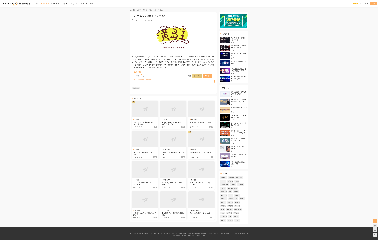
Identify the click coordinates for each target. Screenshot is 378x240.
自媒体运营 (136, 88)
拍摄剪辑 (223, 202)
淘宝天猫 (230, 181)
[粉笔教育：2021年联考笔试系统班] (225, 156)
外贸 (230, 191)
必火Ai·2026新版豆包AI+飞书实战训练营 (144, 184)
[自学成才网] (16, 3)
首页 (36, 4)
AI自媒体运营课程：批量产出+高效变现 (144, 214)
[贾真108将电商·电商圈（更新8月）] (225, 40)
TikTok (237, 181)
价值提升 (193, 180)
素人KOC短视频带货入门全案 (200, 213)
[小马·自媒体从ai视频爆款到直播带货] (173, 199)
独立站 (222, 209)
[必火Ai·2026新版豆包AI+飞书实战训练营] (145, 169)
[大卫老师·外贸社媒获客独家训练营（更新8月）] (225, 79)
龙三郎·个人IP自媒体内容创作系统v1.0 (173, 184)
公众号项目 (224, 216)
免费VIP (92, 4)
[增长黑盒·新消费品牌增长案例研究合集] (225, 125)
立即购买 (207, 76)
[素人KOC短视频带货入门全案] (201, 199)
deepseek (229, 209)
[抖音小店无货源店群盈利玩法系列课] (225, 164)
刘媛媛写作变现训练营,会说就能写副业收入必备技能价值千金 (238, 101)
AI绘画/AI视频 (224, 184)
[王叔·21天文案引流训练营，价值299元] (225, 141)
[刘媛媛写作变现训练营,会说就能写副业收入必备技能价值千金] (225, 102)
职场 (230, 216)
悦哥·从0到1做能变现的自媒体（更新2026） (200, 184)
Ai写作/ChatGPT (232, 188)
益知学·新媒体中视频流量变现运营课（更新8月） (173, 123)
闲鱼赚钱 (223, 206)
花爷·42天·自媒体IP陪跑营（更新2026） (173, 153)
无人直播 (230, 220)
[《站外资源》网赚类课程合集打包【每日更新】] (145, 109)
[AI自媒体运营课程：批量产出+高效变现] (145, 199)
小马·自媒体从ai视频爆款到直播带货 (173, 214)
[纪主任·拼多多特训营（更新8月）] (225, 63)
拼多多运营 (224, 191)
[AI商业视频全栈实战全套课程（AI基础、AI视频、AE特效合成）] (225, 71)
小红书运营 (239, 177)
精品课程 (84, 4)
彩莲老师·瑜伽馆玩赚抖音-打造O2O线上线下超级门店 (238, 132)
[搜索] (361, 3)
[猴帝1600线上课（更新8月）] (225, 55)
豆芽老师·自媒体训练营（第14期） (143, 153)
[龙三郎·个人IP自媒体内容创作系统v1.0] (173, 169)
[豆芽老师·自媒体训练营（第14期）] (145, 139)
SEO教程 (237, 202)
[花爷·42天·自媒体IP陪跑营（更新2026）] (173, 139)
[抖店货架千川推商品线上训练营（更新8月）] (225, 48)
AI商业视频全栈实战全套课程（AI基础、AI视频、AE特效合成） (238, 71)
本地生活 (236, 191)
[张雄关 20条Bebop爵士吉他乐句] (225, 148)
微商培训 (229, 213)
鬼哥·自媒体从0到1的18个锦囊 (200, 122)
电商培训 (54, 4)
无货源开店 (240, 184)
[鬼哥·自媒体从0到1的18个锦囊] (201, 109)
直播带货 (231, 177)
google (223, 213)
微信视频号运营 (233, 199)
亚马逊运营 (224, 195)
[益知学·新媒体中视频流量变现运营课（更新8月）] (173, 109)
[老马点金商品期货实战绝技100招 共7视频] (225, 94)
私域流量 (237, 195)
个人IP (231, 195)
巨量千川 (230, 202)
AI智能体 (137, 119)
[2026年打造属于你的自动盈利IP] (201, 139)
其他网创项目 (149, 20)
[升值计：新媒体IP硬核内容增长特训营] (225, 117)
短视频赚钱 (224, 177)
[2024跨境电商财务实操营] (225, 110)
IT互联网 (64, 4)
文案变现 (230, 206)
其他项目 (232, 184)
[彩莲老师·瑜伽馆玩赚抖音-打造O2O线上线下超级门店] (225, 133)
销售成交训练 (238, 209)
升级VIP (196, 76)
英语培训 (237, 206)
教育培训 (74, 4)
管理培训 (236, 216)
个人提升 (223, 181)
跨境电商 (242, 199)
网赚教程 (44, 4)
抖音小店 (223, 188)
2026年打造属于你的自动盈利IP (201, 152)
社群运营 (237, 220)
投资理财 (223, 220)
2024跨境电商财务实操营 (239, 107)
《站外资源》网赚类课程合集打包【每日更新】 (144, 123)
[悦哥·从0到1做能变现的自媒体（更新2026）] (201, 169)
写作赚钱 (236, 213)
